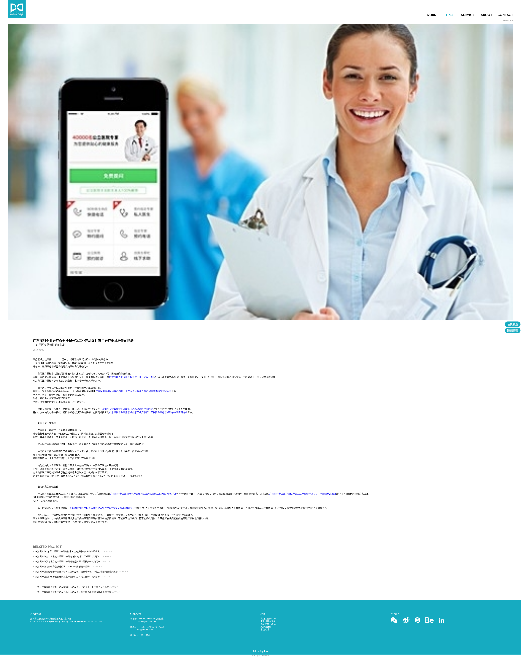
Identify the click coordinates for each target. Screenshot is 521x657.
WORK (431, 15)
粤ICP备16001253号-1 (260, 656)
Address (35, 614)
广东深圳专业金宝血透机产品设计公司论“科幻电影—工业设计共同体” (72, 556)
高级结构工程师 (268, 624)
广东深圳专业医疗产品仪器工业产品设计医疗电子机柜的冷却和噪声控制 (81, 592)
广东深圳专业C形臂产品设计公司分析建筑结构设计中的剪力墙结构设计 (72, 551)
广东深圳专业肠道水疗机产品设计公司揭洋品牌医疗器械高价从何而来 (72, 561)
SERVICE (467, 15)
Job (262, 614)
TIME (449, 15)
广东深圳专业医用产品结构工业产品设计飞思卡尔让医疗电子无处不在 (80, 587)
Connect (135, 614)
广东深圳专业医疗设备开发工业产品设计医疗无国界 (126, 409)
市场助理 (264, 629)
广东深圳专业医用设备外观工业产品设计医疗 (132, 377)
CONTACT (505, 15)
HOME (505, 21)
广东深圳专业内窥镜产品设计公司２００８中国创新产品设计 (67, 566)
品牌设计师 (265, 627)
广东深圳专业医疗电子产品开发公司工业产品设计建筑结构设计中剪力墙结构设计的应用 (80, 571)
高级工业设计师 (268, 618)
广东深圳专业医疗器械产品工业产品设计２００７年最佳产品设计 (302, 493)
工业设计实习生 (268, 621)
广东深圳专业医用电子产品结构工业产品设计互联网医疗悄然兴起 (143, 493)
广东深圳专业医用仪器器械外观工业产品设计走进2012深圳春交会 (101, 508)
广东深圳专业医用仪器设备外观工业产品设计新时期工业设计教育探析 (72, 576)
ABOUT (486, 15)
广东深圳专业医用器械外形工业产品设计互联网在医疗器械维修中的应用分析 (148, 412)
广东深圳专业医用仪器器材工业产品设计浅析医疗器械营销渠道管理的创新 (134, 391)
